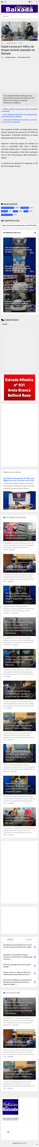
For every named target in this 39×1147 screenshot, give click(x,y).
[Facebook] (2, 2)
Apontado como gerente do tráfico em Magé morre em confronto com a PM (19, 479)
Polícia (20, 43)
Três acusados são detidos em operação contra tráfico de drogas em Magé (18, 250)
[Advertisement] (18, 75)
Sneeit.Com (23, 1143)
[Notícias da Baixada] (19, 11)
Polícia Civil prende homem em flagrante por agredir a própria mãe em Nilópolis (17, 694)
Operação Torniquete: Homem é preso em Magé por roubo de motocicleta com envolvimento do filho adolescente (18, 304)
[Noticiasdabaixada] (9, 2)
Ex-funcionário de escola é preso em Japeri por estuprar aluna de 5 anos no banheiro (18, 725)
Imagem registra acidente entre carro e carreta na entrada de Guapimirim (17, 535)
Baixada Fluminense (11, 43)
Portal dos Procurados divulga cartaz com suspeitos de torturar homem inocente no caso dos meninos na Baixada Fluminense (19, 627)
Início (2, 43)
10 (6, 811)
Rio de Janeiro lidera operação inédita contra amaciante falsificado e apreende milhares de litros (19, 287)
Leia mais (12, 549)
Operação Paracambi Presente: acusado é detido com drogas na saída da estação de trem (17, 268)
